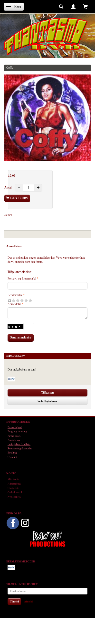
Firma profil (14, 435)
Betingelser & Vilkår (19, 444)
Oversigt (12, 456)
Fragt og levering (17, 431)
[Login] (73, 6)
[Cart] (85, 6)
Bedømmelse (15, 295)
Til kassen (47, 392)
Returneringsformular (20, 448)
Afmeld (28, 601)
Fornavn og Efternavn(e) (22, 278)
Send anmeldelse (20, 337)
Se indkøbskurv (47, 401)
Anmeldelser (14, 246)
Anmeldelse (14, 304)
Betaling (12, 452)
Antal (8, 187)
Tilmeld (14, 601)
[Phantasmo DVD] (46, 36)
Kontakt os (14, 439)
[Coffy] (47, 117)
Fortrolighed (15, 427)
